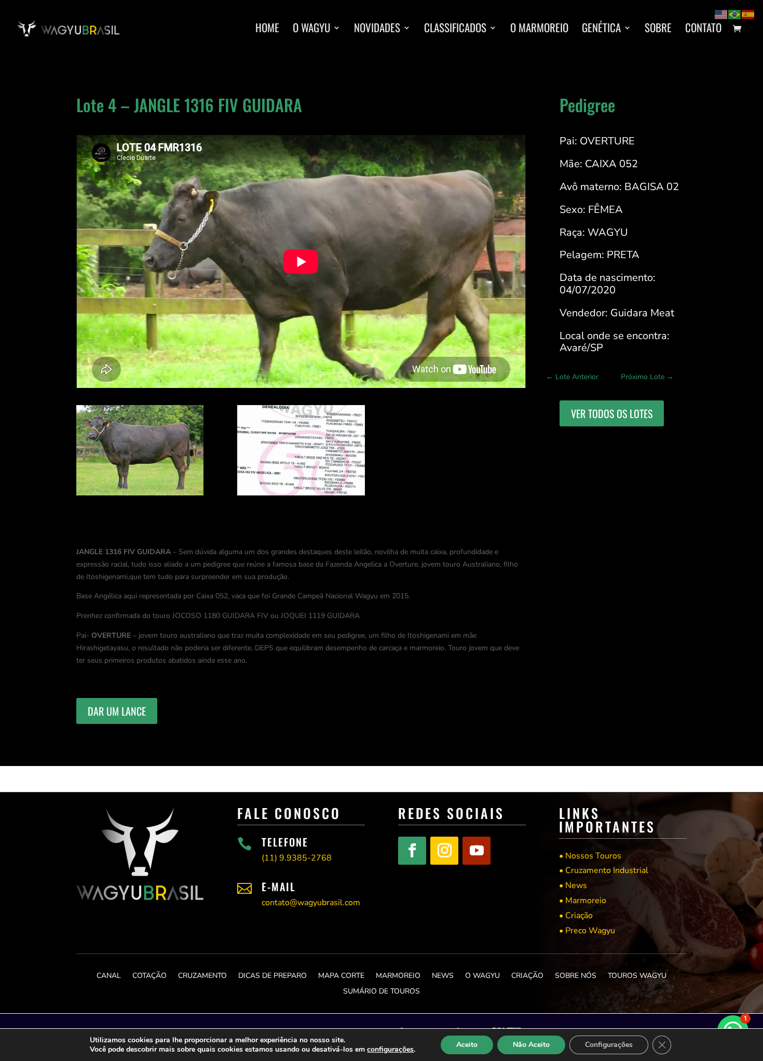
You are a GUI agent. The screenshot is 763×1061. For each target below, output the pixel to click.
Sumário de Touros (381, 990)
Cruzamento (202, 975)
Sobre (658, 29)
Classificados (455, 29)
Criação (527, 975)
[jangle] (300, 495)
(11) (297, 858)
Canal (109, 975)
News (443, 975)
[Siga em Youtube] (476, 851)
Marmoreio (398, 975)
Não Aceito (531, 1045)
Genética (601, 29)
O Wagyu (311, 29)
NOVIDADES (377, 29)
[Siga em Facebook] (412, 851)
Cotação (149, 975)
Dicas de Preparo (272, 975)
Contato (703, 29)
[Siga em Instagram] (444, 851)
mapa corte (341, 975)
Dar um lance (117, 711)
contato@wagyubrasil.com (311, 902)
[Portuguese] (735, 14)
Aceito (467, 1045)
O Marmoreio (539, 29)
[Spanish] (748, 14)
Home (267, 29)
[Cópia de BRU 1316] (139, 495)
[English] (721, 14)
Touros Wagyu (637, 975)
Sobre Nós (575, 975)
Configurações (609, 1045)
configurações (390, 1049)
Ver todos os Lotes (611, 413)
